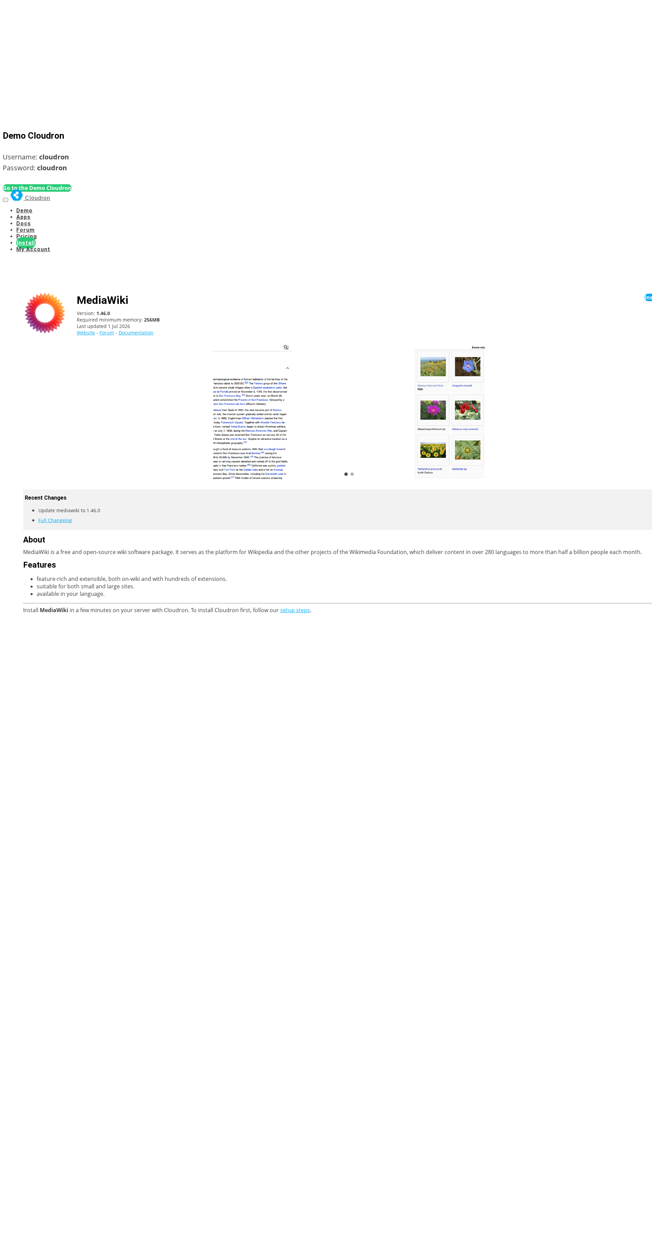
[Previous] (223, 411)
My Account (33, 249)
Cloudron (36, 198)
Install (26, 243)
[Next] (475, 411)
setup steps (295, 610)
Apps (23, 217)
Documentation (136, 332)
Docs (23, 223)
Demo (24, 210)
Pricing (26, 236)
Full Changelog (55, 520)
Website (86, 332)
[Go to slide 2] (352, 474)
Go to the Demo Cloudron (37, 188)
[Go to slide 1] (346, 474)
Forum (25, 230)
